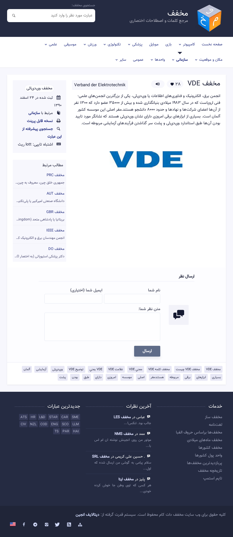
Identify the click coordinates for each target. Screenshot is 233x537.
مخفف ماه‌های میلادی (204, 440)
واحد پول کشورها (208, 455)
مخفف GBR (39, 215)
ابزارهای (201, 377)
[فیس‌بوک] (24, 524)
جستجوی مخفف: (83, 5)
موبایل (154, 44)
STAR (53, 417)
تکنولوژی (114, 44)
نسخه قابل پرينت (40, 121)
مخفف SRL (101, 457)
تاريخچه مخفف (210, 471)
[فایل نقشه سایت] (80, 524)
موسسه (127, 377)
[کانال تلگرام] (35, 524)
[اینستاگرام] (46, 524)
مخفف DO (39, 252)
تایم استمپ (212, 478)
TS (57, 431)
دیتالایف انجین (87, 515)
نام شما (154, 290)
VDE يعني (96, 369)
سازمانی (182, 60)
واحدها (160, 60)
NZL (33, 424)
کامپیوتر (189, 44)
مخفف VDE (213, 369)
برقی (187, 377)
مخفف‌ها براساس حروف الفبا (199, 432)
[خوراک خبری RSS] (69, 524)
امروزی (111, 377)
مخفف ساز (213, 417)
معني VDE (135, 369)
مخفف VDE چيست (188, 369)
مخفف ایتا (126, 479)
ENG (54, 424)
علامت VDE (115, 369)
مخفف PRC (39, 178)
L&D (42, 417)
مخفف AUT (39, 197)
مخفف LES (122, 417)
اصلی (141, 377)
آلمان (27, 369)
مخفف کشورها (210, 448)
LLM (75, 424)
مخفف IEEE (39, 234)
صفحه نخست (212, 44)
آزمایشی (41, 369)
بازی (168, 44)
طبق (86, 377)
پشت (62, 377)
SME (75, 417)
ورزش (92, 44)
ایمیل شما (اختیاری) (86, 290)
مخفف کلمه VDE (159, 369)
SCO (65, 424)
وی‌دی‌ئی (57, 369)
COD (43, 424)
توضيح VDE (76, 369)
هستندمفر (157, 377)
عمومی (138, 60)
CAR (64, 417)
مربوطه (174, 377)
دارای (98, 377)
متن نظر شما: (149, 309)
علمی (53, 44)
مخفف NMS (124, 434)
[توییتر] (57, 524)
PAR (66, 431)
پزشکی (137, 44)
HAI (76, 431)
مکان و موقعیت (210, 60)
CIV (23, 424)
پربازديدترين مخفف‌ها (204, 463)
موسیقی (70, 44)
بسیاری (216, 377)
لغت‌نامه (215, 425)
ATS (23, 417)
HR (33, 417)
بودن (75, 377)
